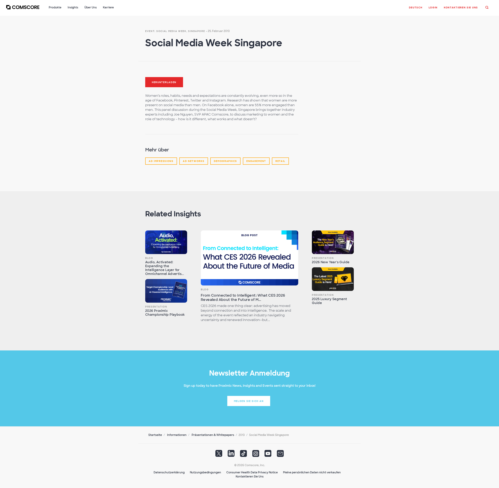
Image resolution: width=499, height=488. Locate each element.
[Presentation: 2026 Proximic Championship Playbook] (166, 291)
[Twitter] (218, 455)
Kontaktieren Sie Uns (250, 476)
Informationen (177, 435)
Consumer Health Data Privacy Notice (252, 472)
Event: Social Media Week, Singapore (175, 31)
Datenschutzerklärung (169, 472)
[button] (416, 10)
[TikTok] (243, 455)
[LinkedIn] (231, 455)
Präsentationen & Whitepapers (213, 435)
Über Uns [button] (90, 7)
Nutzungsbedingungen (205, 472)
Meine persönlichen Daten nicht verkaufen (312, 472)
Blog (149, 258)
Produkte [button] (55, 7)
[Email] (280, 455)
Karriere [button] (108, 7)
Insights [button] (73, 7)
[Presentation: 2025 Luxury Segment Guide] (333, 279)
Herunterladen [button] (164, 82)
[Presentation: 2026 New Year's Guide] (333, 242)
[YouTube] (268, 455)
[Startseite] (22, 9)
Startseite (155, 435)
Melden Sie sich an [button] (249, 401)
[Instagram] (255, 455)
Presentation (156, 306)
